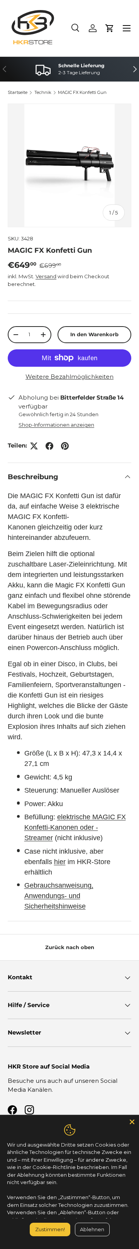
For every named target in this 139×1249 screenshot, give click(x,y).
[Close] (132, 1122)
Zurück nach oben (69, 947)
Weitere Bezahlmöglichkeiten (69, 376)
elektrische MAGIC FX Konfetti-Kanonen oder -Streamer (75, 827)
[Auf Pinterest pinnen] (65, 446)
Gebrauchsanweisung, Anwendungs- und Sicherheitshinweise (58, 895)
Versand (46, 276)
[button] (109, 28)
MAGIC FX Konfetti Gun (82, 92)
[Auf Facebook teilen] (49, 446)
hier (60, 862)
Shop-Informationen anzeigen (56, 425)
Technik (42, 92)
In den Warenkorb (94, 334)
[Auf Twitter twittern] (34, 446)
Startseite (17, 92)
